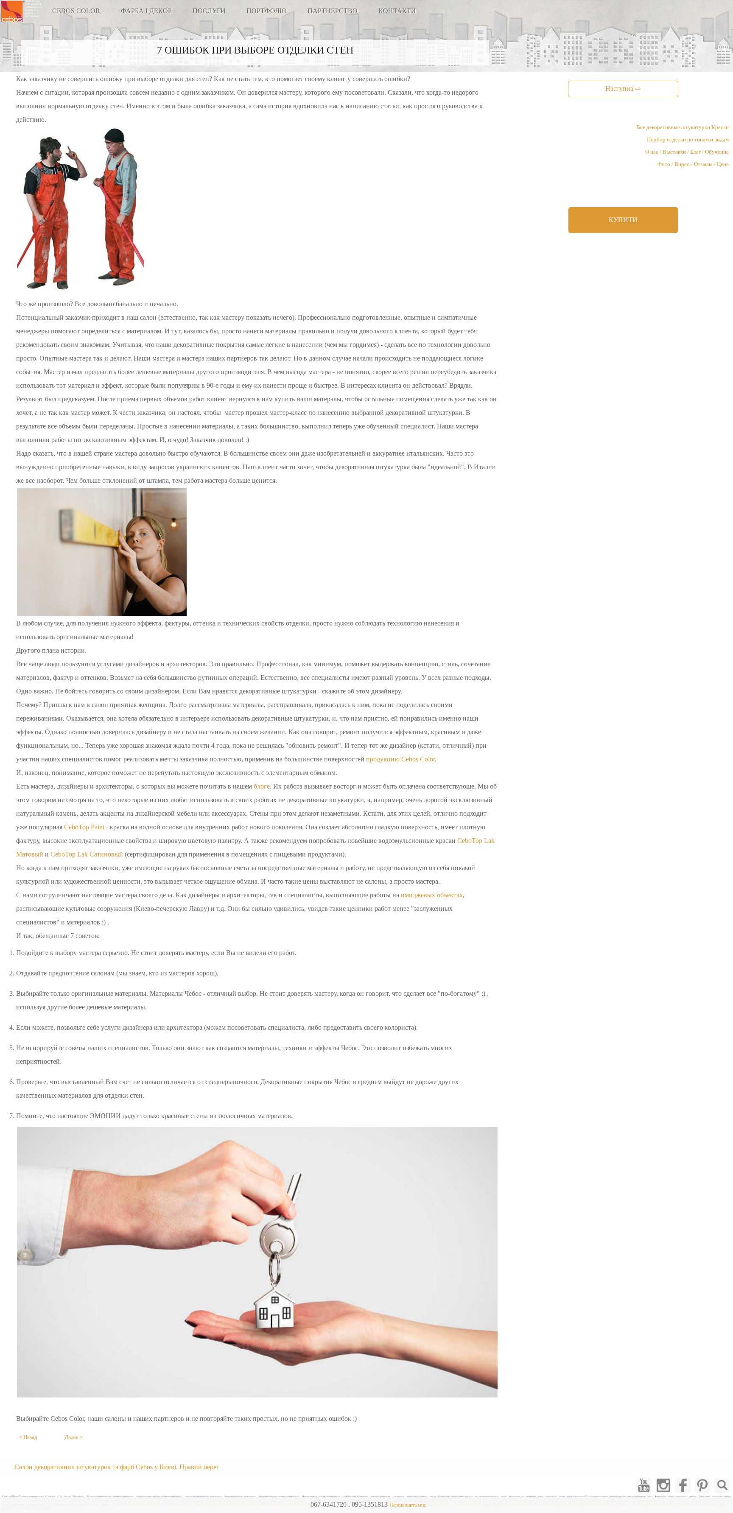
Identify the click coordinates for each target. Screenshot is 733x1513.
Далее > (73, 1437)
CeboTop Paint (84, 827)
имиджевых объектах (432, 895)
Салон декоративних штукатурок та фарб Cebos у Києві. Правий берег (116, 1467)
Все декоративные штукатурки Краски (682, 127)
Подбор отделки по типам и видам (688, 140)
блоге (262, 786)
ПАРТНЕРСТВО (333, 10)
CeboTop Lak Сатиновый (86, 854)
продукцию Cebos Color (400, 759)
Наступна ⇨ (623, 88)
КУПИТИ (623, 219)
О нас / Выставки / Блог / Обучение (687, 152)
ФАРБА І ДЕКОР (146, 10)
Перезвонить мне (407, 1505)
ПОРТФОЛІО (266, 10)
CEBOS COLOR (76, 10)
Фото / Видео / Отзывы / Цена (693, 164)
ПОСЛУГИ (209, 10)
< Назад (28, 1437)
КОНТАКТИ (397, 10)
